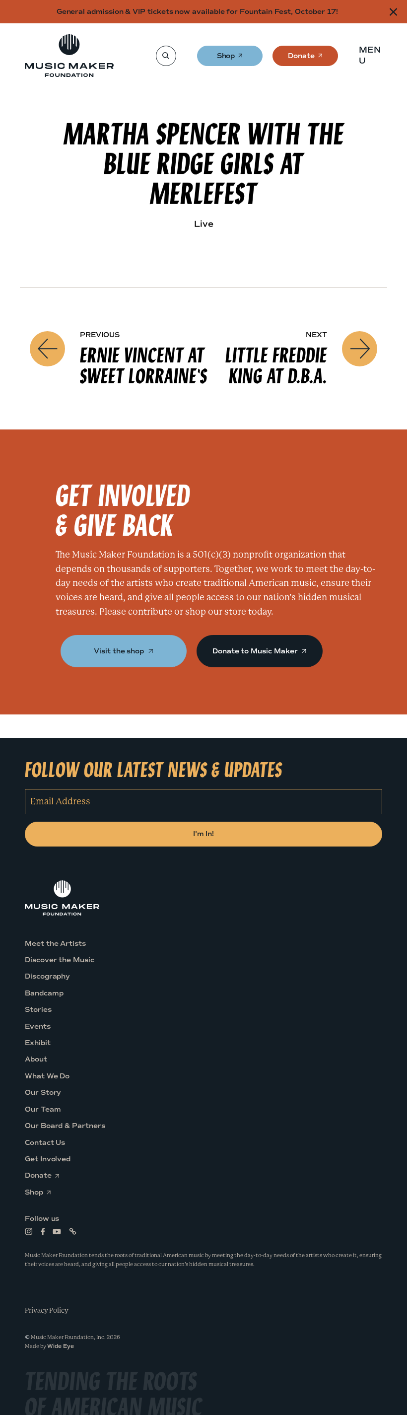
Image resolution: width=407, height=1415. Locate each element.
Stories (38, 1009)
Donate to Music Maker (255, 651)
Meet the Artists (55, 943)
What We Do (47, 1076)
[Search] (165, 56)
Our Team (43, 1109)
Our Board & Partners (65, 1126)
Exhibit (38, 1043)
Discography (47, 977)
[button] (373, 55)
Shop (226, 59)
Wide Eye (60, 1346)
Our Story (43, 1092)
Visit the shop (120, 651)
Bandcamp (44, 993)
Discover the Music (59, 960)
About (36, 1059)
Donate (301, 59)
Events (38, 1026)
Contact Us (45, 1142)
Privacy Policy (46, 1310)
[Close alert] (393, 11)
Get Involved (47, 1159)
